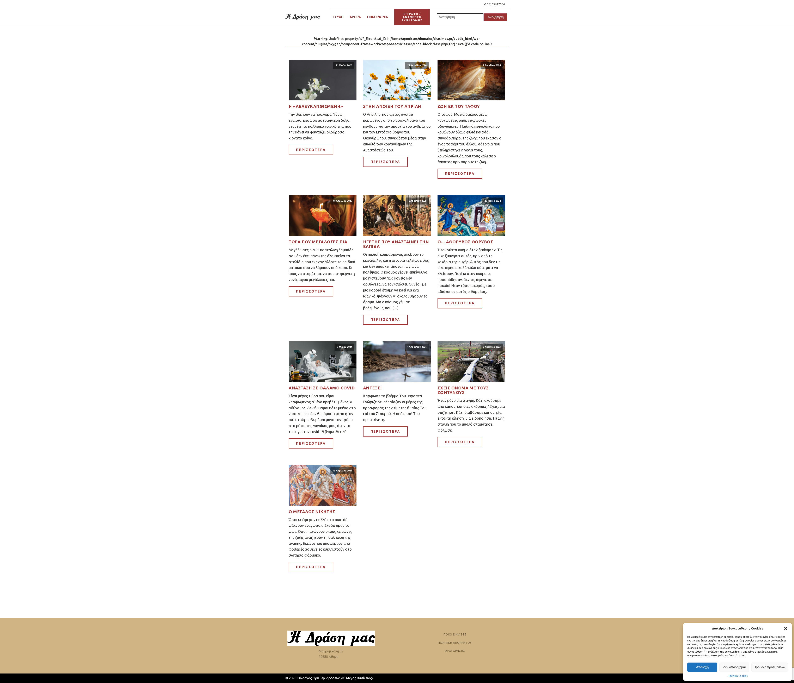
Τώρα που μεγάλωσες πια (318, 242)
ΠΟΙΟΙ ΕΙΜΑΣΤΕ (455, 634)
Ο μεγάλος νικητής (312, 511)
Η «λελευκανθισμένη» (316, 106)
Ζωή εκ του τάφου (459, 106)
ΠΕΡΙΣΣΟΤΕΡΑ (311, 150)
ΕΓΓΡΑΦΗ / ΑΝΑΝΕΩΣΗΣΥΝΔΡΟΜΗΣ (412, 17)
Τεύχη (338, 17)
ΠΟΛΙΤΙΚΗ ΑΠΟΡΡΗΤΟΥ (455, 642)
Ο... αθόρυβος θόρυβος (465, 242)
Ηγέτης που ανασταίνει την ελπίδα (396, 244)
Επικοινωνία (377, 17)
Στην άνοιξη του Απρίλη (392, 106)
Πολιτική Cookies (737, 676)
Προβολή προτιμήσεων (770, 667)
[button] (786, 628)
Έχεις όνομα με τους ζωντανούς (463, 390)
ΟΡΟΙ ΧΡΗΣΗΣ (455, 650)
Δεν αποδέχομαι (734, 667)
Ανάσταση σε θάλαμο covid (322, 388)
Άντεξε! (372, 388)
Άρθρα (355, 17)
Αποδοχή (702, 667)
